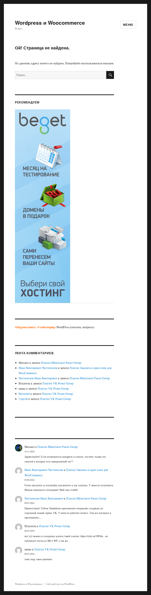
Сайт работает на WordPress (60, 584)
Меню (128, 24)
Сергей (23, 399)
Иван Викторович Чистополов (38, 368)
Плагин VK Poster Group (58, 383)
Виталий (24, 393)
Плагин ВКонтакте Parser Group (61, 363)
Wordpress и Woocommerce (50, 22)
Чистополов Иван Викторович (38, 378)
